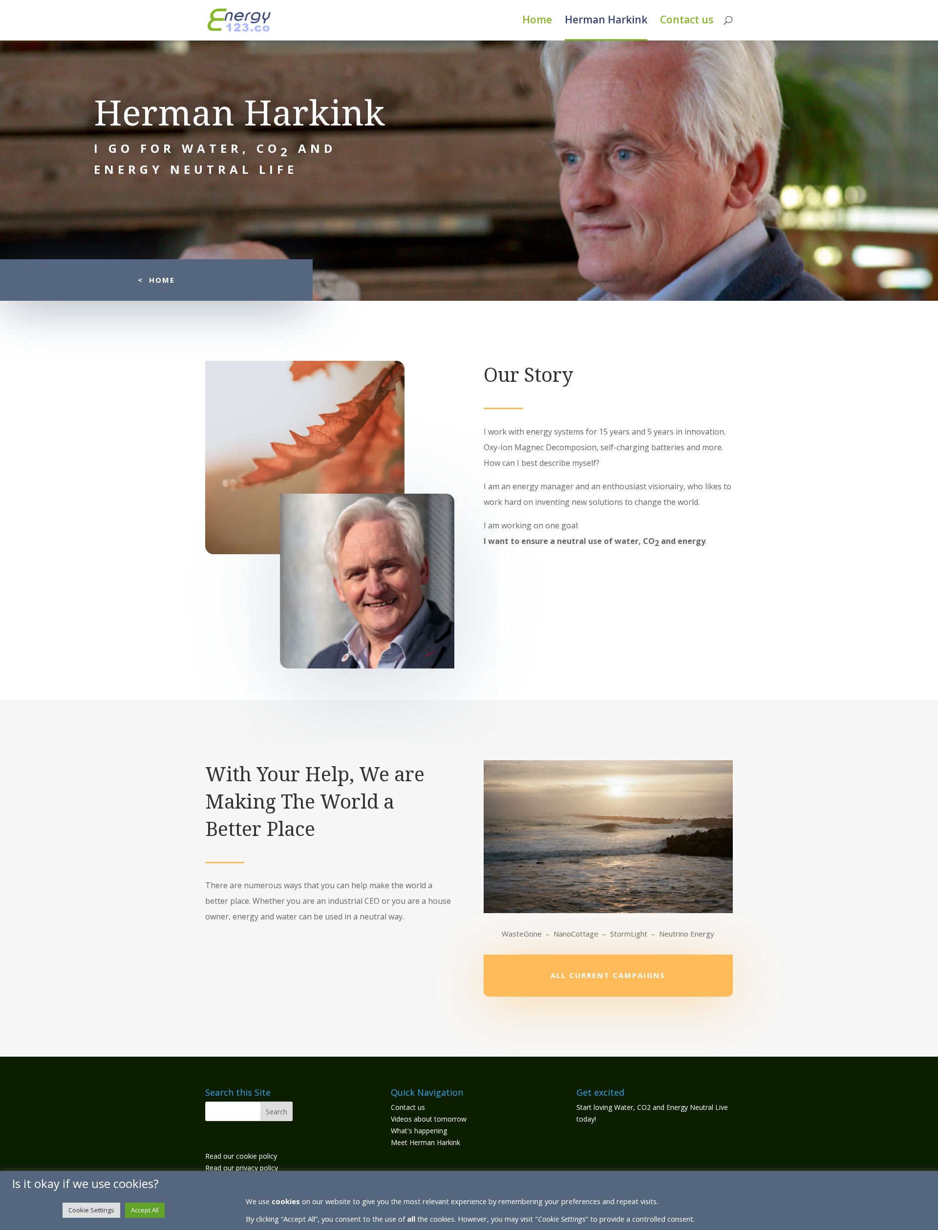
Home (537, 21)
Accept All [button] (145, 1210)
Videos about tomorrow (429, 1119)
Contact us (686, 21)
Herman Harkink (606, 21)
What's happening (419, 1130)
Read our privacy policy (241, 1167)
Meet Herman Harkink (425, 1142)
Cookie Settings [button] (91, 1210)
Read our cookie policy (241, 1156)
